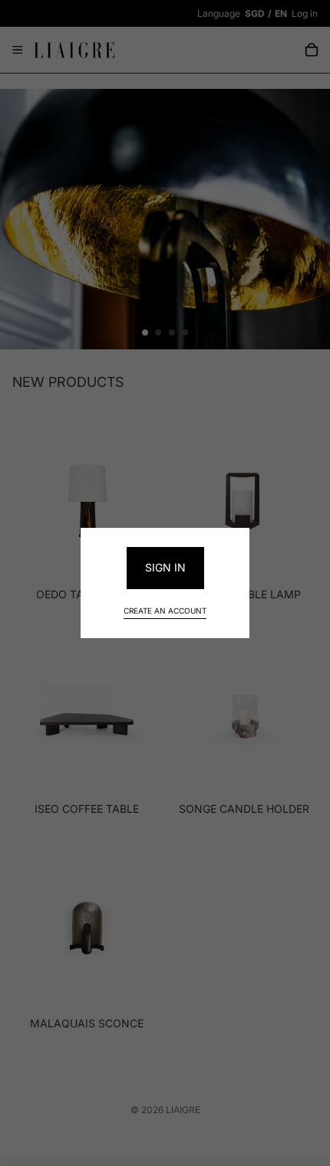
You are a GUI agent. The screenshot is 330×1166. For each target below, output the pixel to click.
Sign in (165, 567)
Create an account (165, 610)
